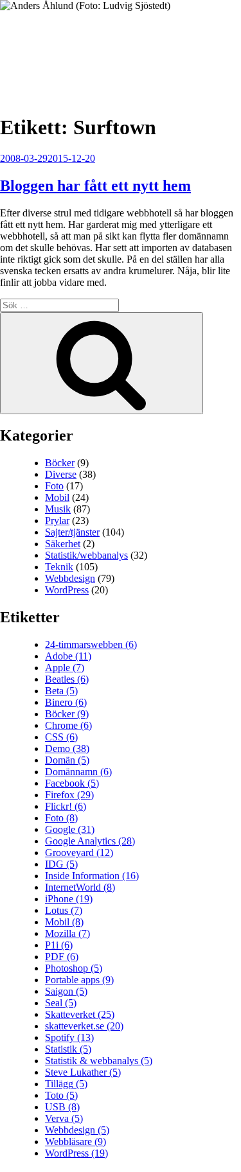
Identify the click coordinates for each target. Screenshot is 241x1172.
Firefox (69, 794)
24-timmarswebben (91, 644)
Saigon (66, 991)
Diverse (60, 474)
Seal (60, 1002)
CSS (61, 736)
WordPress (67, 589)
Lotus (63, 910)
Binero (66, 702)
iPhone (69, 898)
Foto (54, 485)
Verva (64, 1118)
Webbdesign (70, 578)
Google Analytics (90, 840)
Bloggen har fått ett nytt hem (95, 185)
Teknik (59, 566)
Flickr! (65, 806)
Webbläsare (75, 1141)
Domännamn (78, 771)
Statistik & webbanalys (98, 1060)
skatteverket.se (84, 1025)
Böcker (60, 462)
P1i (59, 945)
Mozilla (67, 933)
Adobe (68, 656)
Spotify (69, 1037)
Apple (64, 667)
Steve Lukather (83, 1072)
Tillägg (66, 1083)
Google (69, 829)
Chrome (68, 725)
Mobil (57, 497)
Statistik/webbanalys (86, 555)
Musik (58, 508)
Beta (61, 690)
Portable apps (79, 979)
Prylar (57, 520)
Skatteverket (79, 1014)
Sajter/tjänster (72, 532)
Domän (67, 760)
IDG (61, 864)
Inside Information (92, 875)
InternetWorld (80, 887)
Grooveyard (79, 852)
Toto (61, 1095)
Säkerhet (62, 543)
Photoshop (73, 968)
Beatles (67, 679)
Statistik (68, 1049)
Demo (67, 748)
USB (62, 1106)
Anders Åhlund (73, 49)
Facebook (72, 783)
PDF (61, 956)
